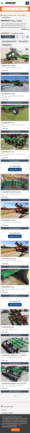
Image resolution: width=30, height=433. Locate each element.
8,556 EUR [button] (4, 293)
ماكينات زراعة (22, 15)
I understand (15, 429)
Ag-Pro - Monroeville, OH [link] (15, 73)
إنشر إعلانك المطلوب (14, 169)
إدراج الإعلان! (27, 3)
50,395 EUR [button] (5, 70)
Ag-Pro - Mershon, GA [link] (15, 131)
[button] (8, 36)
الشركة (3, 410)
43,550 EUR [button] (5, 128)
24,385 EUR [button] (5, 157)
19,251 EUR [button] (5, 99)
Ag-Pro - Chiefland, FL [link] (15, 200)
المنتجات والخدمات (6, 413)
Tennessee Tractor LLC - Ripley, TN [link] (15, 102)
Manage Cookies (13, 425)
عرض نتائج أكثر (25, 29)
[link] (15, 56)
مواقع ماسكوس (8, 406)
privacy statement (6, 426)
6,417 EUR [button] (4, 332)
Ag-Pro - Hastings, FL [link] (15, 160)
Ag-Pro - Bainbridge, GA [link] (14, 363)
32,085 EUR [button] (5, 225)
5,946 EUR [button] (4, 388)
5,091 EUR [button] (4, 360)
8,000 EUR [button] (4, 197)
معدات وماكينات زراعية (10, 15)
